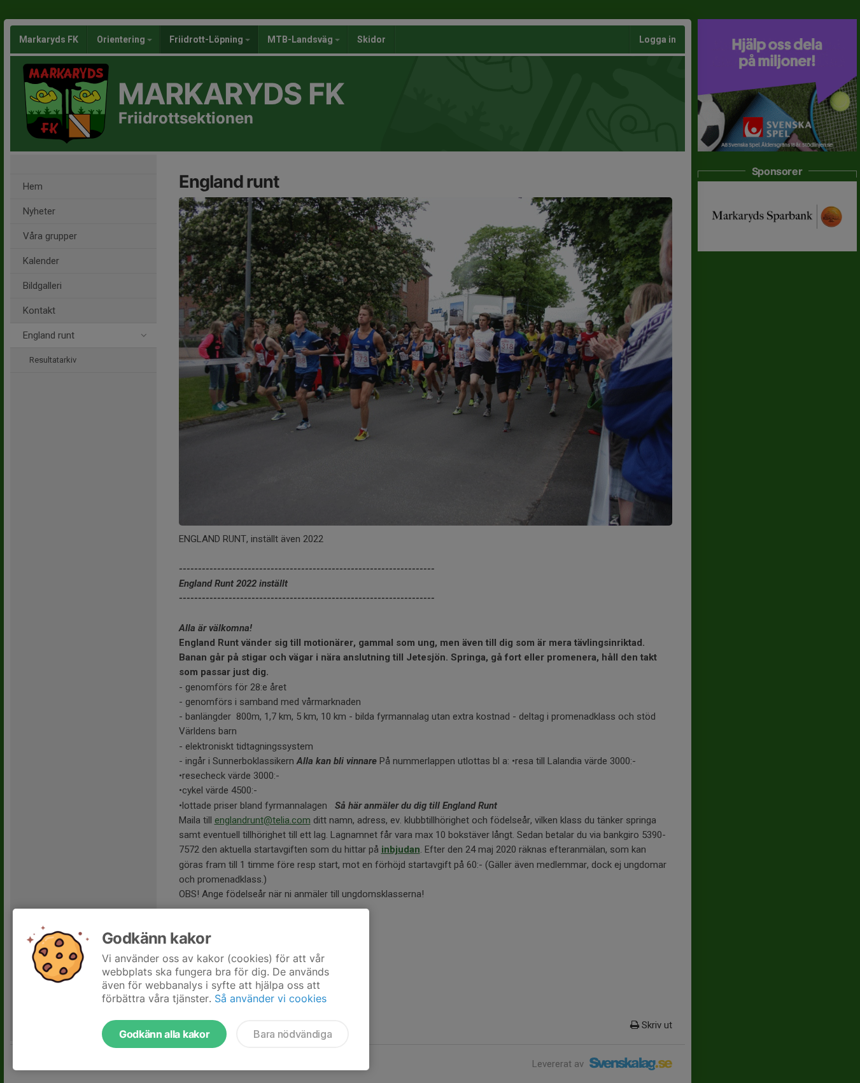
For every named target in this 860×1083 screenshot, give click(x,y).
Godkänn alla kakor (164, 1034)
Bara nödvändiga (292, 1034)
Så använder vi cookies (271, 998)
